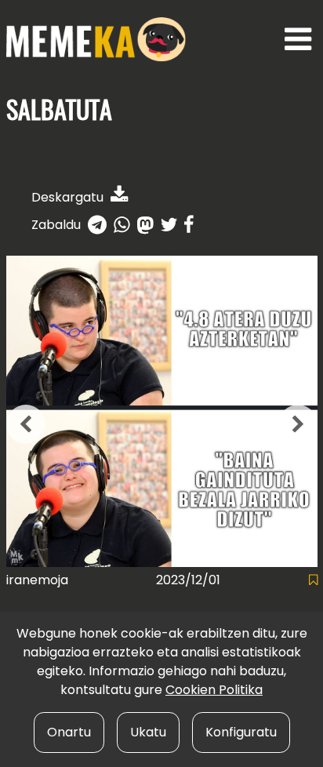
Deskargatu (69, 197)
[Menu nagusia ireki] (298, 39)
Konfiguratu (241, 732)
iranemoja (37, 580)
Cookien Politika (214, 690)
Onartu (69, 732)
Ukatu (148, 732)
